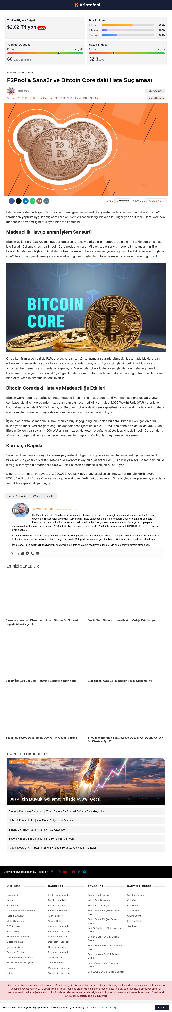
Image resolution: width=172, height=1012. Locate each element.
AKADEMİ (10, 48)
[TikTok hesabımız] (67, 1006)
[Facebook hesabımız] (14, 1006)
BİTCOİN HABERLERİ (16, 34)
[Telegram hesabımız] (106, 1006)
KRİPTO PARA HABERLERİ (19, 27)
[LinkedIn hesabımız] (93, 1006)
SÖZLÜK (9, 55)
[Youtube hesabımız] (53, 1006)
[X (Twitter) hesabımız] (27, 1006)
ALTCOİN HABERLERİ (16, 41)
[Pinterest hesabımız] (80, 1006)
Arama (137, 16)
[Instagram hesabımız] (40, 1006)
